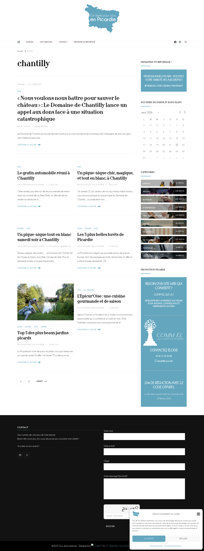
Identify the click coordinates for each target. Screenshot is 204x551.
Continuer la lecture (26, 145)
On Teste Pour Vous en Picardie (120, 546)
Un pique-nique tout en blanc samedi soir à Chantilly (44, 237)
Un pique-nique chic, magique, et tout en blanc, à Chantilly (105, 175)
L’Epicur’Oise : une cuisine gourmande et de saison (101, 298)
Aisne (79, 228)
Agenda (29, 42)
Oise (19, 91)
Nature (20, 228)
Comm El (97, 546)
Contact (63, 42)
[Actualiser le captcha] (136, 507)
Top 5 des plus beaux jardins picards (43, 335)
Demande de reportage (84, 42)
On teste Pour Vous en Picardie (32, 185)
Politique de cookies (156, 546)
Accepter (149, 539)
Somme (43, 327)
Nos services (46, 42)
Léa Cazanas (25, 126)
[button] (198, 514)
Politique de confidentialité (172, 546)
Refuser (183, 539)
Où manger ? (89, 290)
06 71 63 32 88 (165, 356)
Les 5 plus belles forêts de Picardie (100, 237)
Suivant (39, 381)
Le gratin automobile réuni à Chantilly (43, 175)
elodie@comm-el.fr (165, 361)
